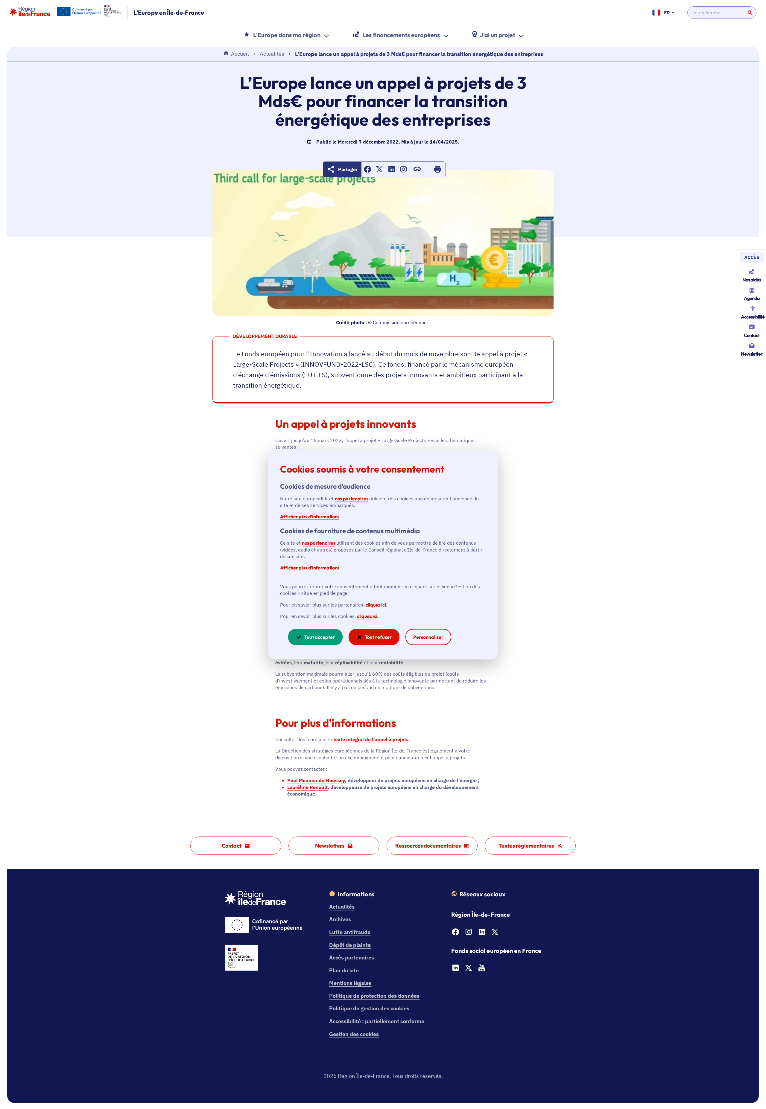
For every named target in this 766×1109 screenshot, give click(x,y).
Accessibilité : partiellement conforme (376, 1021)
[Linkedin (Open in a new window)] (391, 170)
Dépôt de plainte (350, 945)
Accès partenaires (351, 957)
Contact (751, 335)
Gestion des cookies (354, 1034)
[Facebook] (455, 933)
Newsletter (751, 354)
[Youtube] (482, 969)
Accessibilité (753, 317)
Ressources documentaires (428, 845)
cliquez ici (376, 604)
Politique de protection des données (374, 995)
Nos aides (751, 280)
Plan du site (344, 970)
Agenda (752, 298)
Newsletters (329, 845)
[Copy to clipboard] (417, 169)
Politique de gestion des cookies (369, 1008)
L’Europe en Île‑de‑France (168, 12)
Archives (340, 919)
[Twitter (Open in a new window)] (379, 170)
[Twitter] (495, 933)
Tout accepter (319, 637)
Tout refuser (378, 637)
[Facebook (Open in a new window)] (367, 170)
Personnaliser (428, 637)
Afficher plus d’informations (309, 517)
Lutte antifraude (349, 932)
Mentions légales (350, 982)
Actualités (272, 53)
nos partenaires (351, 498)
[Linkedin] (482, 933)
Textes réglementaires (526, 845)
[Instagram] (468, 933)
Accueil (240, 53)
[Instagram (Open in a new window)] (403, 170)
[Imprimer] (438, 169)
